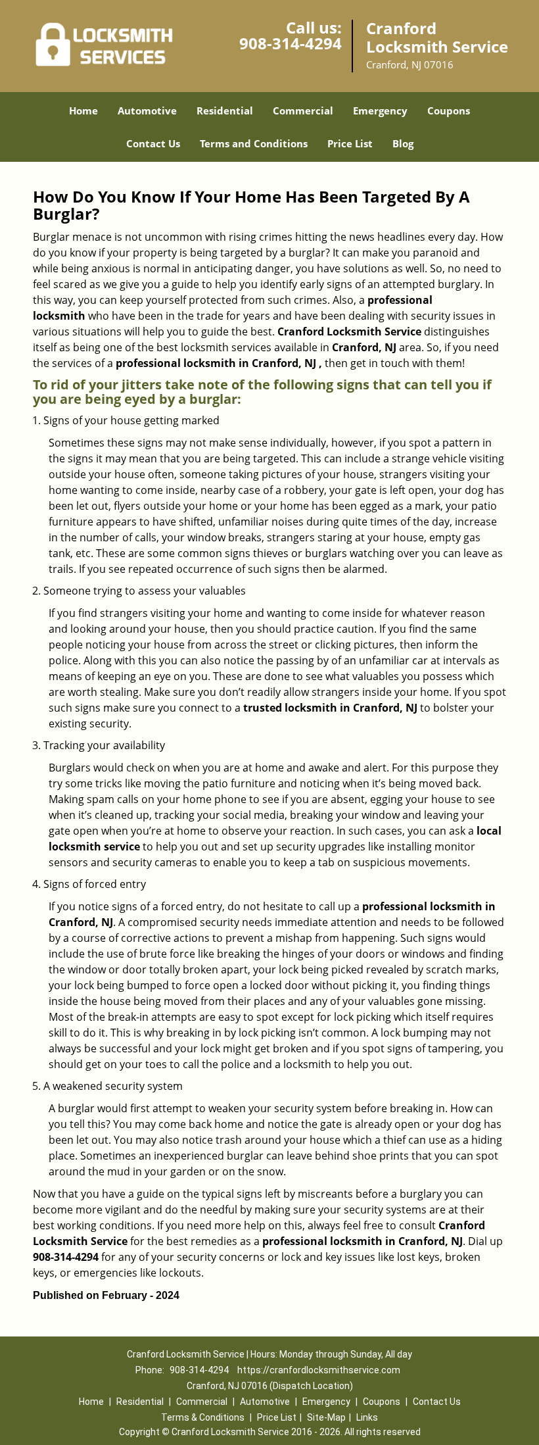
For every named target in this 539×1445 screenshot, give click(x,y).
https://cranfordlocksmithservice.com (318, 1370)
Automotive (147, 110)
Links (367, 1417)
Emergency (380, 110)
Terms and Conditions (254, 143)
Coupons (448, 110)
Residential (225, 110)
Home (83, 110)
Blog (402, 143)
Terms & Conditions (203, 1417)
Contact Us (153, 143)
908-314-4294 (290, 43)
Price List (350, 143)
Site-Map (326, 1417)
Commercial (303, 110)
